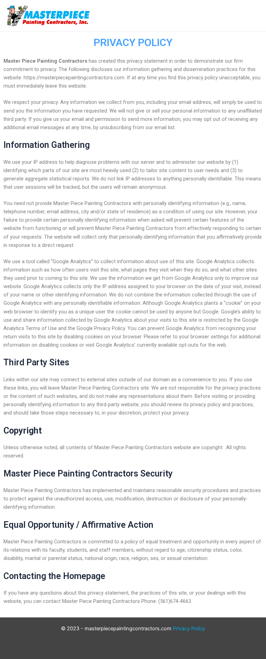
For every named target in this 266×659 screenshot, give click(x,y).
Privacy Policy (189, 628)
